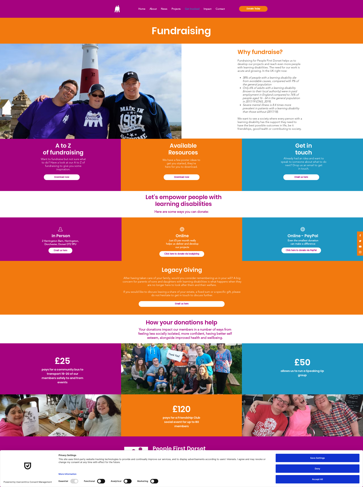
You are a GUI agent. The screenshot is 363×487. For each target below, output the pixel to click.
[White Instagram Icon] (360, 252)
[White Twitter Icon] (360, 241)
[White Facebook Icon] (360, 235)
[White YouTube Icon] (360, 246)
